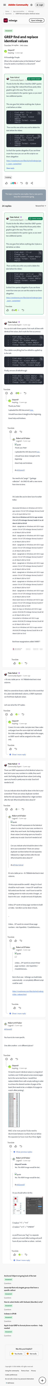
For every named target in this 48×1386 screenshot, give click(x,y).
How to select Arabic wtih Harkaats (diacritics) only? (23, 1302)
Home (7, 11)
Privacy (33, 1371)
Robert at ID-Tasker (23, 438)
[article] (24, 263)
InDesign (31, 11)
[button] (4, 6)
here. (32, 410)
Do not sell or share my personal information (19, 1379)
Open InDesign (36, 20)
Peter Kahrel (14, 77)
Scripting (8, 177)
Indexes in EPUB (10, 1314)
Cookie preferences (11, 1375)
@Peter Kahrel (18, 865)
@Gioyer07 (21, 470)
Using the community (12, 1371)
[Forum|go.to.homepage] (18, 5)
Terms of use (25, 1371)
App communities (18, 11)
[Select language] (31, 5)
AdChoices (10, 1383)
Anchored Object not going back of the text (20, 1276)
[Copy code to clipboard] (39, 113)
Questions (8, 14)
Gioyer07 (11, 50)
